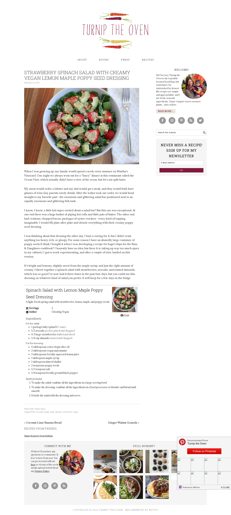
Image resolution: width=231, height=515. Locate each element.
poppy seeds (49, 412)
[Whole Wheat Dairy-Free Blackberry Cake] (105, 462)
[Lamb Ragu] (157, 488)
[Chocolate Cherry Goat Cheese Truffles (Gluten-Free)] (157, 462)
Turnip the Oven (115, 29)
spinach (58, 412)
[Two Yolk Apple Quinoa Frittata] (105, 488)
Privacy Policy (42, 471)
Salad (37, 409)
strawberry (67, 412)
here (33, 464)
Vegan (42, 409)
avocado (39, 412)
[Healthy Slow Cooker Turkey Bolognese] (131, 488)
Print (126, 315)
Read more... (166, 111)
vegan (75, 412)
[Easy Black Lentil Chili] (131, 462)
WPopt (153, 510)
